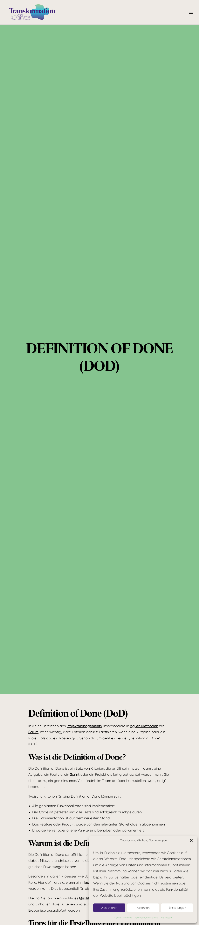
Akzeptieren (109, 907)
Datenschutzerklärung (146, 917)
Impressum (166, 917)
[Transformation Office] (32, 12)
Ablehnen (143, 907)
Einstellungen (177, 907)
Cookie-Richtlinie (123, 917)
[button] (191, 840)
